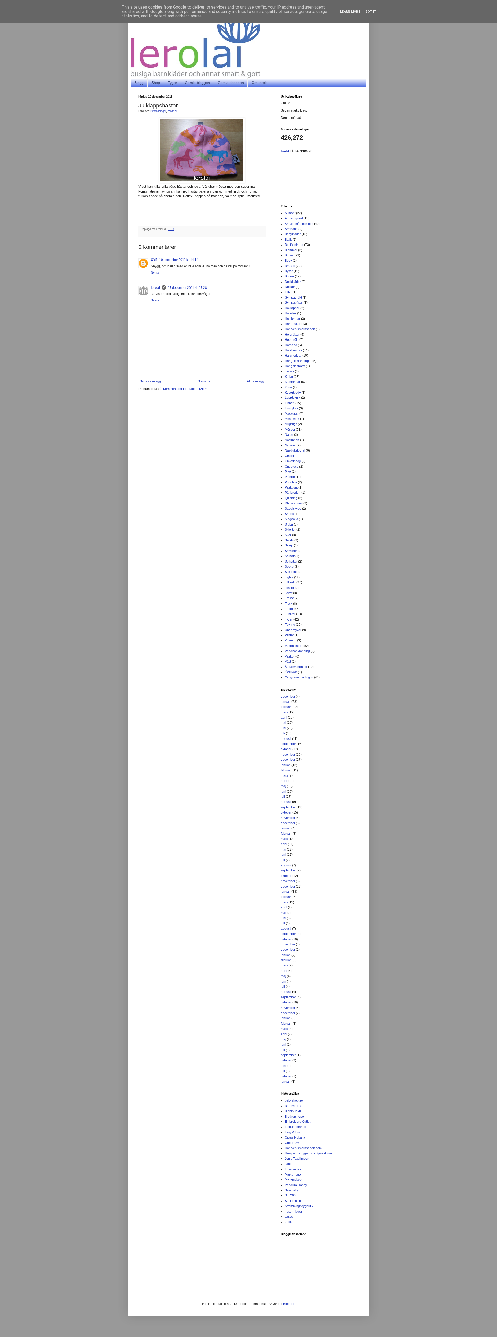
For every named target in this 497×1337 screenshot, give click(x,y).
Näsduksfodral (295, 450)
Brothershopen (295, 1116)
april (284, 717)
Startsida (204, 381)
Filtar (288, 292)
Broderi (290, 266)
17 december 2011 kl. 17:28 (187, 288)
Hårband (291, 345)
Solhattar (291, 561)
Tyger (172, 82)
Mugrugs (291, 424)
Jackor (289, 371)
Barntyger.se (293, 1106)
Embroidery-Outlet (297, 1122)
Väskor (290, 656)
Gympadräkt (293, 297)
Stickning (291, 572)
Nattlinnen (292, 440)
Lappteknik (292, 398)
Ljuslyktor (291, 408)
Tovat (288, 593)
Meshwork (292, 419)
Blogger (288, 1304)
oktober (286, 749)
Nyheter (290, 445)
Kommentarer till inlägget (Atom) (185, 389)
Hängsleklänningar (298, 361)
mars (284, 712)
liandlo (289, 1164)
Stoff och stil (293, 1201)
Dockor (290, 287)
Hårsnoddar (293, 355)
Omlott (289, 456)
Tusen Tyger (293, 1211)
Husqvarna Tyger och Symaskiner (308, 1153)
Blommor (291, 250)
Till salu (290, 582)
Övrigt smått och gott (299, 677)
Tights (289, 577)
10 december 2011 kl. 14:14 (178, 260)
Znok (288, 1222)
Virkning (290, 640)
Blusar (289, 255)
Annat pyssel (294, 218)
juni (283, 728)
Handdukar (293, 324)
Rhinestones (294, 503)
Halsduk (290, 313)
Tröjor (289, 609)
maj (283, 723)
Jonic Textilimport (297, 1159)
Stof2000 (291, 1195)
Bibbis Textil (293, 1111)
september (288, 744)
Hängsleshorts (295, 366)
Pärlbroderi (293, 492)
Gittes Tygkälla (295, 1137)
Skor (288, 535)
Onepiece (291, 466)
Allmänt (290, 213)
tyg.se (289, 1216)
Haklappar (292, 308)
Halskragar (292, 319)
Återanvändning (296, 667)
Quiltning (291, 498)
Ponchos (291, 482)
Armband (291, 229)
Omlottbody (293, 461)
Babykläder (293, 234)
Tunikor (290, 614)
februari (286, 707)
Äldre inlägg (255, 381)
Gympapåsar (294, 303)
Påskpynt (291, 487)
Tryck (288, 603)
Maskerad (292, 414)
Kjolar (289, 377)
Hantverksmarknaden (300, 329)
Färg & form (293, 1132)
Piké (288, 472)
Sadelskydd (293, 509)
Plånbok (290, 477)
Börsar (289, 276)
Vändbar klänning (297, 651)
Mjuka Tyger (293, 1174)
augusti (286, 739)
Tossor (289, 588)
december (288, 696)
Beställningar (158, 111)
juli (283, 733)
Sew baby (292, 1190)
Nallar (289, 435)
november (288, 754)
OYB (154, 260)
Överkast (291, 672)
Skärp (289, 545)
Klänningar (292, 382)
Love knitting (294, 1169)
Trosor (289, 598)
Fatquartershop (295, 1127)
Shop (155, 82)
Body (288, 260)
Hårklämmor (293, 350)
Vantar (289, 635)
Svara (155, 273)
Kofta (288, 387)
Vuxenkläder (294, 646)
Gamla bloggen (197, 82)
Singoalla (291, 519)
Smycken (291, 551)
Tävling (290, 624)
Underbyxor (293, 630)
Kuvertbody (293, 392)
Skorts (289, 540)
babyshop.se (294, 1100)
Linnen (290, 403)
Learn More (350, 11)
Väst (288, 661)
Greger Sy (292, 1143)
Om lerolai (260, 82)
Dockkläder (293, 282)
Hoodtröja (292, 340)
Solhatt (290, 556)
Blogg (139, 82)
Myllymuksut (293, 1179)
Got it (370, 11)
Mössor (172, 111)
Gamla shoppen (231, 82)
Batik (288, 239)
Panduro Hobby (296, 1185)
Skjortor (290, 529)
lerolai (155, 288)
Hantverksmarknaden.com (303, 1148)
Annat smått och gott (299, 224)
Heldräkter (292, 334)
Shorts (289, 514)
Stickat (289, 566)
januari (286, 702)
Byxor (289, 271)
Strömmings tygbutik (299, 1206)
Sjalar (289, 524)
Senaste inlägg (150, 381)
